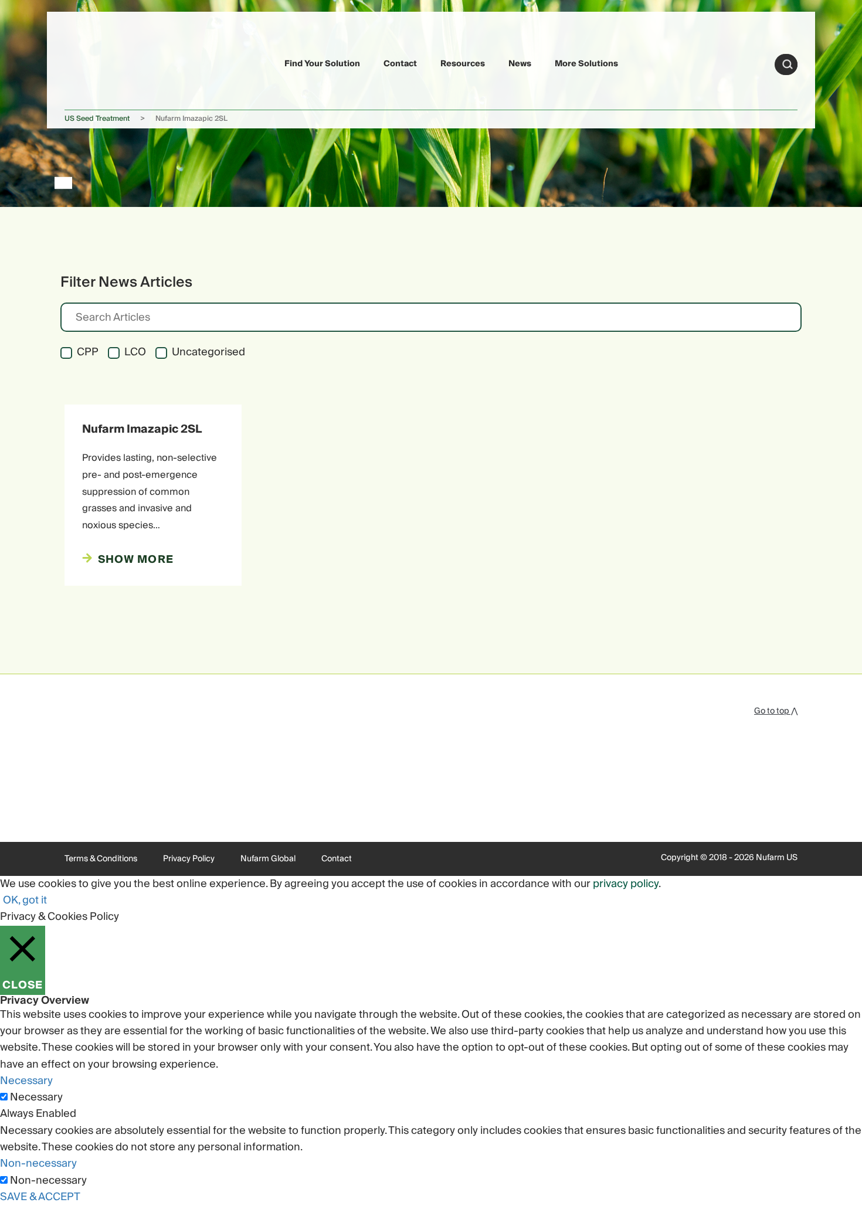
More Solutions (586, 64)
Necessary (36, 1097)
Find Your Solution (322, 64)
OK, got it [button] (25, 900)
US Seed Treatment (97, 119)
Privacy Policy (189, 859)
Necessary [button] (26, 1081)
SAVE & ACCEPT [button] (40, 1197)
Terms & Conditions (101, 859)
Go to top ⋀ (775, 711)
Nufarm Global (268, 859)
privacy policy (626, 884)
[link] (92, 62)
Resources (462, 64)
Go (787, 64)
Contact (400, 64)
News (519, 64)
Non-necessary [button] (38, 1163)
